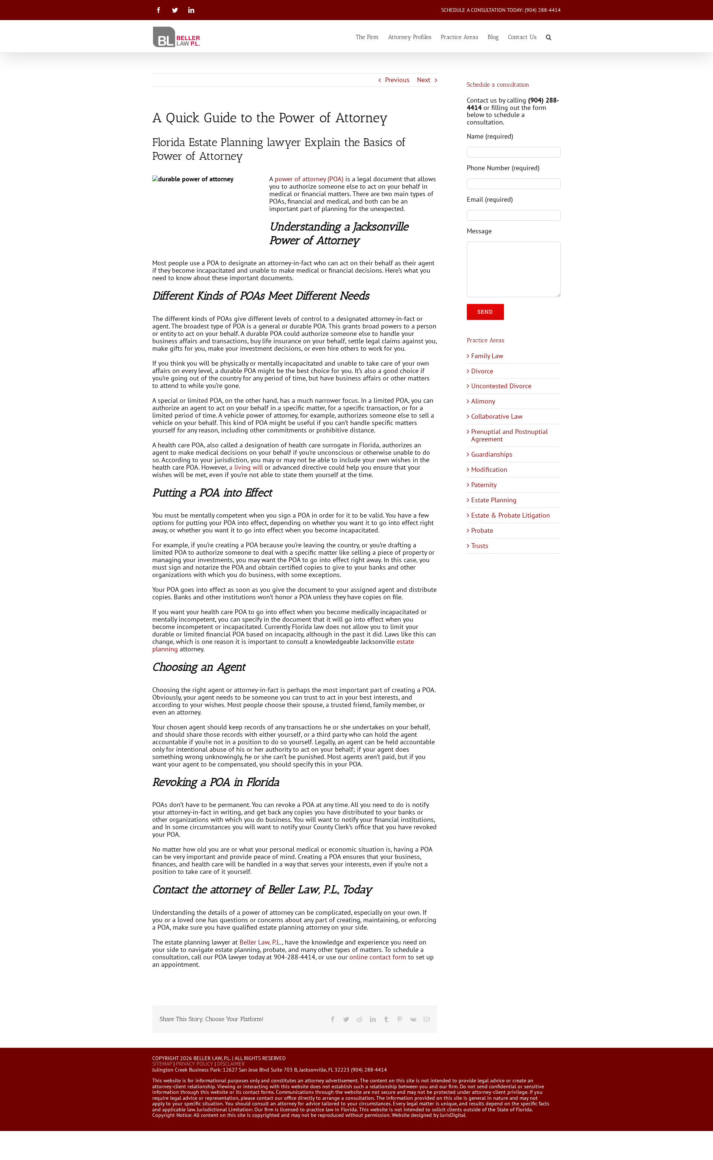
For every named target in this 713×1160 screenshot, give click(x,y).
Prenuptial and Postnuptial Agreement (509, 435)
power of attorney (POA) (309, 179)
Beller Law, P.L (259, 942)
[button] (548, 36)
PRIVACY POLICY (194, 1063)
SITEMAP (162, 1063)
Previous (397, 79)
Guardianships (491, 454)
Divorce (482, 371)
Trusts (479, 545)
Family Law (487, 355)
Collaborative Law (496, 416)
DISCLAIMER (231, 1063)
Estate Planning (494, 500)
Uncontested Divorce (501, 386)
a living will (246, 467)
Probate (482, 530)
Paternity (484, 484)
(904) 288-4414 (543, 10)
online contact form (377, 957)
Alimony (483, 401)
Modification (489, 469)
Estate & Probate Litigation (510, 515)
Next (423, 79)
